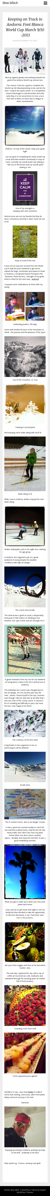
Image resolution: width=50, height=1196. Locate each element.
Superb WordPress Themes (31, 1191)
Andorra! (35, 279)
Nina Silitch (10, 3)
